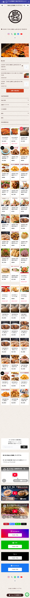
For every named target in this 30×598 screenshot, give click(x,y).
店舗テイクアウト (5, 104)
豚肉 (2, 117)
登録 (24, 447)
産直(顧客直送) (5, 122)
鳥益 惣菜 (3, 100)
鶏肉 (2, 113)
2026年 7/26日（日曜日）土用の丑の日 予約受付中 (15, 29)
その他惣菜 (3, 109)
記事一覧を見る (15, 90)
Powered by (13, 590)
